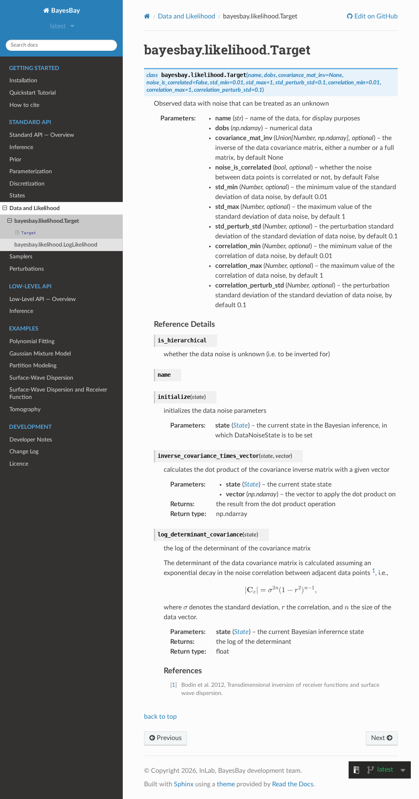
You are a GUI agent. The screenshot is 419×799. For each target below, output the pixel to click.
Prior (15, 159)
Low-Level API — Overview (42, 299)
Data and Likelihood (34, 208)
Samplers (20, 257)
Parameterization (30, 171)
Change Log (23, 451)
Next (379, 738)
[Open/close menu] (4, 208)
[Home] (147, 16)
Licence (18, 464)
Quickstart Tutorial (32, 93)
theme (226, 784)
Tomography (25, 409)
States (17, 195)
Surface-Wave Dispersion (41, 378)
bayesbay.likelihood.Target (46, 221)
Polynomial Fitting (31, 341)
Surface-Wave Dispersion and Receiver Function (58, 393)
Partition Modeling (32, 365)
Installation (23, 80)
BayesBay (65, 10)
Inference (21, 147)
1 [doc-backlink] (173, 685)
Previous (168, 738)
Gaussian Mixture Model (40, 354)
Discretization (27, 184)
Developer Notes (30, 440)
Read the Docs (292, 784)
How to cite (24, 105)
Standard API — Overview (41, 135)
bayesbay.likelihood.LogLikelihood (55, 245)
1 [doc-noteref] (373, 571)
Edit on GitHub (375, 16)
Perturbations (26, 269)
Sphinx (184, 784)
